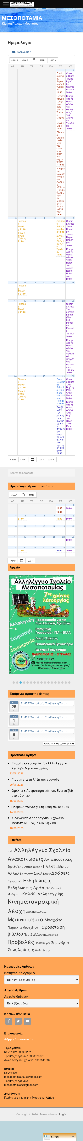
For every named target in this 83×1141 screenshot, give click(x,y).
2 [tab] (17, 682)
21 (54, 300)
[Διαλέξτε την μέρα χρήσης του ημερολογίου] (34, 60)
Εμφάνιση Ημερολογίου (58, 743)
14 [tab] (59, 682)
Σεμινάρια (60, 942)
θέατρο (47, 950)
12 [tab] (52, 682)
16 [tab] (66, 682)
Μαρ (25, 60)
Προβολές (21, 941)
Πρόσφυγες (43, 943)
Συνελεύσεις (21, 949)
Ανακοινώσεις (25, 858)
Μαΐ (42, 60)
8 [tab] (38, 682)
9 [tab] (41, 682)
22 (63, 300)
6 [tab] (31, 682)
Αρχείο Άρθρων (16, 996)
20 (44, 300)
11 (25, 282)
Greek (54, 1136)
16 (73, 282)
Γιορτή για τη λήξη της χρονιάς (35, 779)
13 (44, 282)
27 (44, 376)
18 (25, 300)
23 (73, 300)
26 (34, 376)
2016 (15, 60)
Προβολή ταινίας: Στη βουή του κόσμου (40, 806)
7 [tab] (34, 682)
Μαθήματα (41, 912)
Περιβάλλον (33, 934)
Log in (63, 1114)
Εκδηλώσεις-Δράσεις (29, 887)
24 (15, 376)
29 (63, 376)
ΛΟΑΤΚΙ (31, 912)
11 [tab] (48, 682)
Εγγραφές (15, 881)
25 (25, 376)
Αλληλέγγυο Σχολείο (42, 850)
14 (54, 282)
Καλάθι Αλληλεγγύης (42, 893)
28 (54, 376)
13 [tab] (55, 682)
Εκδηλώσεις (37, 880)
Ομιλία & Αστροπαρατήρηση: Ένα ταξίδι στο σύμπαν (42, 793)
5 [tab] (27, 682)
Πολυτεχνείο (50, 934)
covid (10, 851)
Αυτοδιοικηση (33, 867)
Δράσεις (60, 873)
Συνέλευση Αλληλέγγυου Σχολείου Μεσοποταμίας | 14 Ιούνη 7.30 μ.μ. (38, 820)
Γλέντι (50, 866)
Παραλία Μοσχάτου (23, 927)
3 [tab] (20, 682)
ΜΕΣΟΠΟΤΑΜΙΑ (22, 17)
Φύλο (38, 950)
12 (34, 282)
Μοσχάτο (54, 920)
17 (15, 300)
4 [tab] (24, 682)
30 (73, 376)
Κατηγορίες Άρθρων (19, 973)
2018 (52, 60)
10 (15, 282)
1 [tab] (14, 682)
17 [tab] (69, 682)
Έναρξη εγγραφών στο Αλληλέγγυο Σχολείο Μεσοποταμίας (39, 765)
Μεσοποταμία (26, 919)
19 (34, 300)
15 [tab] (62, 682)
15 (63, 282)
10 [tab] (45, 682)
